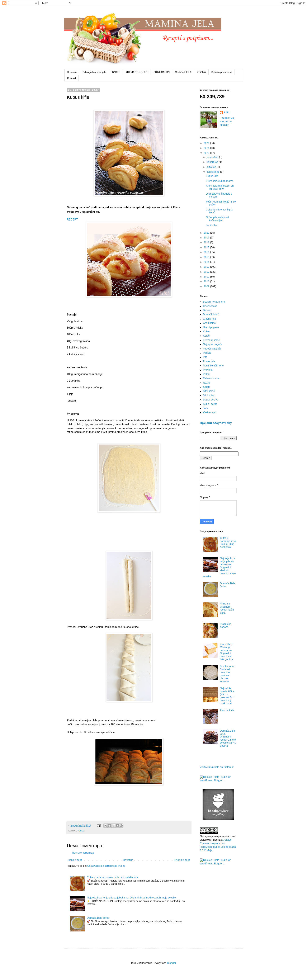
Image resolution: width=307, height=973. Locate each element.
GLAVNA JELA (183, 72)
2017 (207, 247)
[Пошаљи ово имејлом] (105, 826)
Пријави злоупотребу (216, 422)
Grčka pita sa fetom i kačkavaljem (217, 219)
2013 (207, 266)
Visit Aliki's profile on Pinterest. (217, 767)
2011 (207, 276)
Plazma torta (227, 710)
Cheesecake (210, 306)
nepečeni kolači (212, 348)
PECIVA (201, 72)
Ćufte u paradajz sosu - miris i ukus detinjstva (112, 877)
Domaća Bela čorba (98, 917)
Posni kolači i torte (213, 365)
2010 (207, 281)
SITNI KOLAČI (162, 72)
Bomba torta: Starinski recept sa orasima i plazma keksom (227, 674)
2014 (207, 262)
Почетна (72, 72)
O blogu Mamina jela (94, 72)
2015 (207, 257)
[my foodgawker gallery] (218, 819)
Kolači (206, 335)
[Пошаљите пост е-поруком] (98, 825)
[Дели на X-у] (113, 826)
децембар (213, 157)
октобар (212, 167)
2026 (207, 143)
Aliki (226, 112)
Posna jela (209, 361)
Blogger (171, 963)
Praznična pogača (225, 625)
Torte (206, 408)
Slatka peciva (210, 399)
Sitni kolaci (209, 395)
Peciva (80, 830)
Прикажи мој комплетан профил (227, 122)
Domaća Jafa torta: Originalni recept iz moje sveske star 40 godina (228, 738)
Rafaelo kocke (211, 378)
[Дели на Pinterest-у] (121, 826)
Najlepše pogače (212, 344)
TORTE (116, 72)
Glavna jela (209, 318)
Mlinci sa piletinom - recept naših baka (227, 608)
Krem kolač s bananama (219, 181)
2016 (207, 252)
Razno (207, 382)
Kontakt (71, 78)
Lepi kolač (212, 225)
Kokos (206, 331)
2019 (207, 237)
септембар (213, 171)
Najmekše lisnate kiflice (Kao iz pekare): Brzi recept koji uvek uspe (227, 696)
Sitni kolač (209, 391)
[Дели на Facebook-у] (117, 826)
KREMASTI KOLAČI (137, 72)
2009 (207, 286)
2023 (207, 153)
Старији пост (182, 860)
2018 (207, 242)
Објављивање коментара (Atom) (106, 865)
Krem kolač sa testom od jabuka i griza (220, 187)
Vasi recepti (209, 412)
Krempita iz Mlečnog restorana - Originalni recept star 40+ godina (226, 652)
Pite (205, 357)
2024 (207, 148)
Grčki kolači (209, 323)
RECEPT (73, 219)
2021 (207, 232)
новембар (213, 162)
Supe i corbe (210, 404)
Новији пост (75, 860)
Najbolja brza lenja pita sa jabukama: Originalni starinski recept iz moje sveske (131, 897)
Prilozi (206, 374)
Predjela (208, 370)
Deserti (207, 310)
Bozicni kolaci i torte (214, 301)
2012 (207, 271)
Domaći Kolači (211, 314)
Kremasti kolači (211, 340)
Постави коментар (83, 852)
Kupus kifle (212, 176)
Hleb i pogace (211, 327)
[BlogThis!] (109, 826)
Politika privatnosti (221, 72)
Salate (206, 386)
